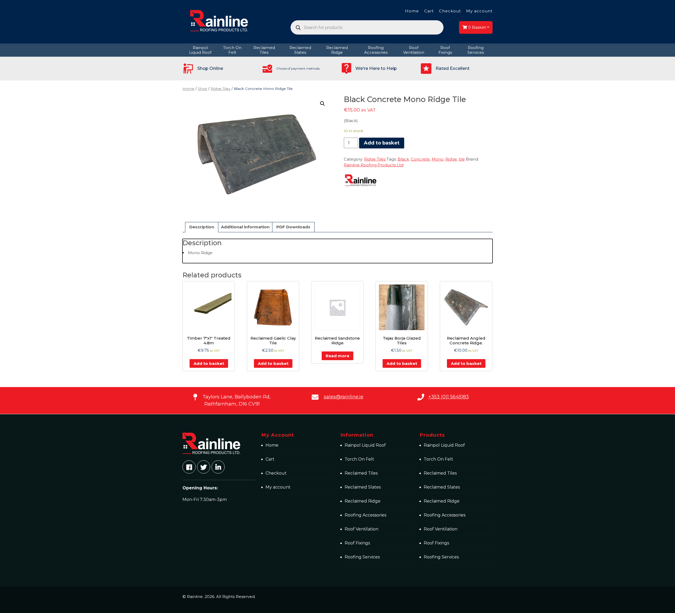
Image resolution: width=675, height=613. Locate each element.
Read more (337, 355)
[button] (322, 103)
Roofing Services (362, 556)
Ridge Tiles (220, 88)
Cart (429, 10)
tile (462, 159)
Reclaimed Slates (363, 487)
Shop (202, 88)
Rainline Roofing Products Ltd (373, 164)
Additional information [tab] (245, 226)
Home (412, 10)
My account (479, 10)
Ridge (451, 159)
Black (403, 159)
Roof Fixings (357, 543)
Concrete (420, 159)
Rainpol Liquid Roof (365, 445)
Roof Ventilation (361, 529)
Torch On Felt (359, 459)
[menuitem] (200, 50)
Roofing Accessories (365, 515)
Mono (437, 159)
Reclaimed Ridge (362, 501)
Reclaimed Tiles (361, 473)
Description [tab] (201, 226)
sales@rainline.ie (343, 397)
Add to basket (381, 143)
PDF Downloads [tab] (293, 226)
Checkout (450, 10)
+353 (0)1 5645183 (448, 397)
